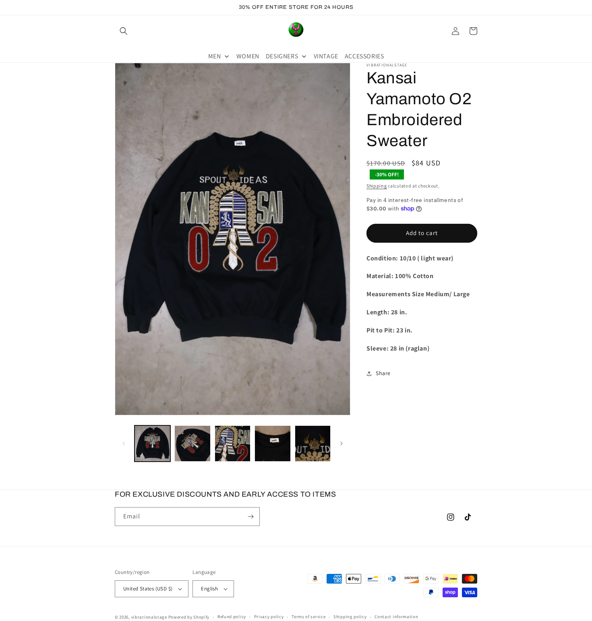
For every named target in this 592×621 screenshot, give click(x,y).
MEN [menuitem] (214, 56)
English (209, 588)
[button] (123, 31)
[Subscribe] (250, 516)
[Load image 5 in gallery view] (313, 443)
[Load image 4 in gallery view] (272, 443)
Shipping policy (350, 616)
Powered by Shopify (189, 617)
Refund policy (231, 616)
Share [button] (383, 373)
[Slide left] (123, 443)
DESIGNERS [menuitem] (282, 56)
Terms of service (308, 616)
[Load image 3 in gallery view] (232, 443)
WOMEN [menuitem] (247, 56)
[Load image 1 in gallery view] (152, 443)
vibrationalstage (149, 617)
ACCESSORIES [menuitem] (364, 56)
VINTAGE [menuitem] (326, 56)
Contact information (396, 616)
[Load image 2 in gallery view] (192, 443)
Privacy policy (269, 616)
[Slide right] (341, 443)
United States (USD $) (147, 588)
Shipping (376, 186)
